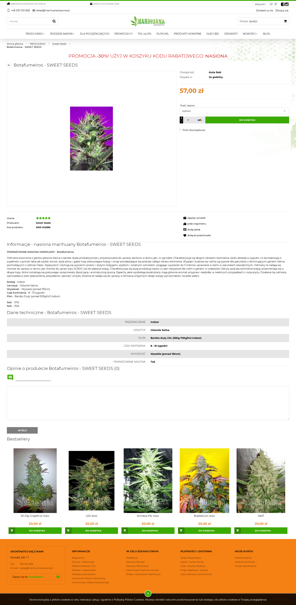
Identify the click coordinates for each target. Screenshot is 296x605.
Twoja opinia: (11, 386)
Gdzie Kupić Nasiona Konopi (142, 570)
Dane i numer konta (192, 561)
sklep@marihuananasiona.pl (31, 568)
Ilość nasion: (187, 105)
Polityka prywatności (84, 574)
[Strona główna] (148, 21)
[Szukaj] (54, 21)
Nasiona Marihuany (137, 566)
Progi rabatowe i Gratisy (194, 570)
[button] (194, 218)
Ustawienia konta (245, 561)
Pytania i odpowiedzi (84, 570)
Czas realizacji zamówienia (196, 574)
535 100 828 (21, 563)
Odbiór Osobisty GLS (84, 566)
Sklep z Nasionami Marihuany (143, 574)
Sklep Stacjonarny (191, 557)
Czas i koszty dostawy (193, 566)
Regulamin (78, 557)
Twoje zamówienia (245, 566)
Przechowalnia (243, 557)
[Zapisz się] (58, 577)
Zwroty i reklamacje (83, 561)
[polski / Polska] (276, 3)
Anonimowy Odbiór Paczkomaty (90, 582)
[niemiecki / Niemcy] (272, 3)
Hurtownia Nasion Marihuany (89, 578)
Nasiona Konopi (135, 561)
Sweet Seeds (43, 222)
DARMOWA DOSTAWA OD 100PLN (28, 4)
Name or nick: (10, 377)
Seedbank (132, 557)
